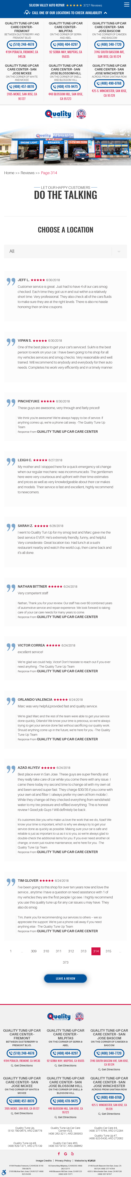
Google (65, 1153)
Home (9, 173)
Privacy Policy (63, 1160)
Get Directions (23, 1065)
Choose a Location (65, 230)
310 (46, 951)
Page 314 (49, 173)
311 (58, 951)
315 (108, 951)
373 (65, 962)
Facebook (58, 1153)
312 (71, 951)
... (22, 951)
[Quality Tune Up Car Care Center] (65, 113)
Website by (85, 1160)
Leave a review (65, 978)
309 (34, 951)
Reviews (27, 173)
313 (83, 951)
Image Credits (44, 1160)
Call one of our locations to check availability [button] (67, 13)
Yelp (72, 1153)
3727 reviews (92, 5)
